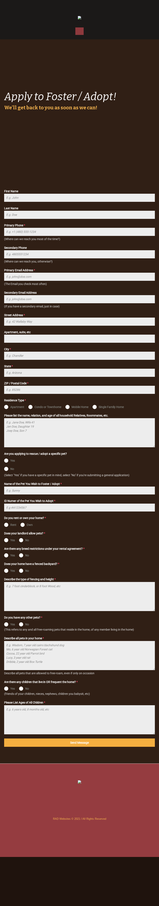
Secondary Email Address (20, 292)
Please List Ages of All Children (24, 702)
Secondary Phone (15, 247)
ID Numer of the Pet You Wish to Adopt (29, 501)
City (7, 349)
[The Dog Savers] (79, 18)
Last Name (11, 208)
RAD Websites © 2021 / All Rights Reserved (79, 818)
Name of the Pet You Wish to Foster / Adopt (33, 484)
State (8, 366)
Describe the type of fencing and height (30, 579)
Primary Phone (14, 225)
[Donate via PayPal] (88, 6)
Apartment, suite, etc (17, 332)
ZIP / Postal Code (16, 383)
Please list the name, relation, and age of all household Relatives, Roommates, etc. (56, 415)
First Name (11, 191)
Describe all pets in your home (24, 638)
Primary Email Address (19, 270)
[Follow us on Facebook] (71, 6)
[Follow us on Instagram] (79, 6)
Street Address (14, 315)
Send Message (79, 742)
